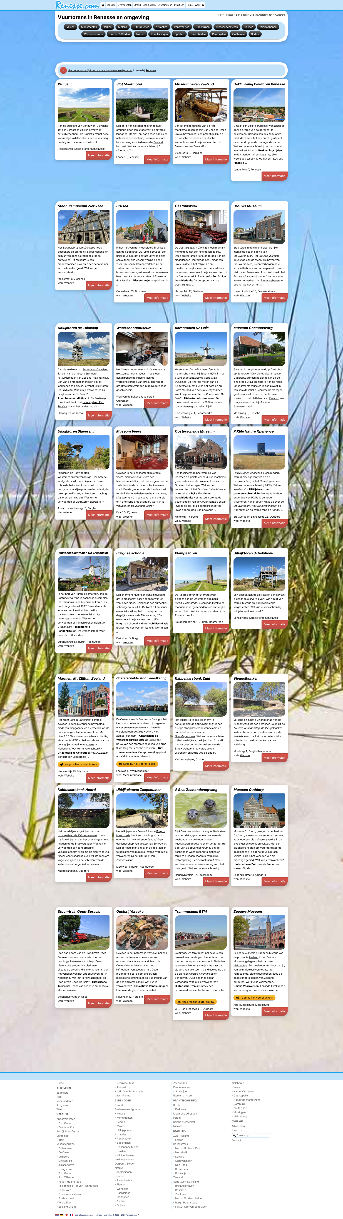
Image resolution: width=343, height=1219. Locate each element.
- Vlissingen (239, 1112)
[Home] (102, 5)
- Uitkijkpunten (123, 1130)
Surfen (255, 34)
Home (60, 1082)
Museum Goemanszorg (253, 328)
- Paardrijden (122, 1192)
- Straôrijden (180, 1091)
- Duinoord (62, 1156)
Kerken (107, 26)
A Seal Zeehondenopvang (196, 790)
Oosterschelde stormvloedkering (141, 678)
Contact (236, 1140)
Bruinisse (159, 247)
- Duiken (120, 1205)
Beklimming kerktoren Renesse (259, 84)
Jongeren (62, 1105)
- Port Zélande (65, 1177)
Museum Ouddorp (248, 790)
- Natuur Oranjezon (243, 1091)
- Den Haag (180, 1164)
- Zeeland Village (66, 1206)
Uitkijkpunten (141, 26)
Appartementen (65, 1118)
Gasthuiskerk (186, 206)
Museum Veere (128, 431)
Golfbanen (238, 34)
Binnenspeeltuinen (227, 26)
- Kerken (120, 1121)
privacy (99, 1215)
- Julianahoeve (65, 1164)
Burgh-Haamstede (95, 476)
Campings (62, 1135)
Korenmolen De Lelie (192, 328)
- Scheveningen (182, 1160)
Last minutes (122, 1095)
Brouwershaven (242, 255)
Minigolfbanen (268, 26)
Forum (177, 1117)
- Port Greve (63, 1123)
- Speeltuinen (123, 1142)
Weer (197, 5)
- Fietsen (120, 1184)
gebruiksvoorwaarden (84, 1215)
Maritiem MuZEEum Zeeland (81, 678)
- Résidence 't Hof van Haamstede (77, 1185)
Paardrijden (219, 34)
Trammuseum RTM (191, 911)
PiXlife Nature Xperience (253, 431)
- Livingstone (64, 1169)
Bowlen (248, 26)
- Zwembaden (123, 1180)
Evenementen (165, 5)
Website (186, 156)
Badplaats (62, 1092)
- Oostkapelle (240, 1095)
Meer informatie (99, 155)
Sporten (179, 34)
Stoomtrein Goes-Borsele (79, 911)
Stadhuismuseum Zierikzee (80, 206)
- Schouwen (63, 1189)
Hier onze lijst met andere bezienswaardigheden (100, 70)
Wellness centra (93, 34)
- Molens (120, 1126)
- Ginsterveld (64, 1160)
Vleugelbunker (245, 678)
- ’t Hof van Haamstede (129, 1091)
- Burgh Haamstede (185, 1202)
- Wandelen (121, 1188)
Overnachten (124, 5)
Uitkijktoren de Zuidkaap (78, 328)
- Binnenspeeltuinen (126, 1146)
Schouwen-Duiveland (95, 125)
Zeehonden (180, 1082)
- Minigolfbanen (124, 1155)
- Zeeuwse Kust (65, 1127)
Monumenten (89, 26)
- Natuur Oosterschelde (187, 1198)
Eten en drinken (182, 1095)
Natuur (140, 34)
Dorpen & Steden (120, 34)
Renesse (110, 5)
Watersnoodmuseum (133, 328)
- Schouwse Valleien (68, 1194)
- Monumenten (124, 1117)
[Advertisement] (162, 52)
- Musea (120, 1113)
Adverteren (238, 1126)
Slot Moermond (129, 84)
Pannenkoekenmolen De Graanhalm (83, 553)
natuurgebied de (194, 723)
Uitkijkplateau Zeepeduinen (138, 790)
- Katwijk (178, 1156)
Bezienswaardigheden (128, 1109)
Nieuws (177, 1126)
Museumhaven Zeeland (194, 84)
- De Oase (62, 1152)
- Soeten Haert (65, 1198)
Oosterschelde (203, 598)
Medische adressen (185, 1113)
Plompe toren (186, 553)
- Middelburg (239, 1116)
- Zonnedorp (122, 1087)
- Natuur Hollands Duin (186, 1148)
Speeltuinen (203, 26)
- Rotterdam (180, 1169)
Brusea (122, 206)
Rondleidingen (159, 34)
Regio (190, 5)
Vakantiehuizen (65, 1143)
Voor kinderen (64, 1101)
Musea (70, 26)
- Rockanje (179, 1173)
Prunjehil (65, 84)
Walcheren (238, 1082)
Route (176, 1105)
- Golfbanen (122, 1196)
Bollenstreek (180, 1143)
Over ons (237, 1130)
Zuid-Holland (181, 1135)
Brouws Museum (247, 206)
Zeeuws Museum (247, 911)
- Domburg (238, 1103)
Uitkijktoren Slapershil (76, 431)
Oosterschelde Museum (195, 431)
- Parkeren (179, 1109)
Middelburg (240, 965)
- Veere (236, 1087)
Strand (137, 5)
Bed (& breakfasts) (67, 1131)
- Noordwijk (180, 1152)
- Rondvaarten (123, 1138)
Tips (59, 1096)
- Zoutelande (239, 1107)
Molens (122, 26)
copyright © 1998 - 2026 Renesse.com (120, 1215)
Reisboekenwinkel (184, 1121)
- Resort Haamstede (68, 1181)
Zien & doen (149, 5)
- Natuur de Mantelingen (246, 1099)
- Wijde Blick (63, 1202)
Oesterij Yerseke (129, 911)
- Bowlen (120, 1151)
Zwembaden (198, 34)
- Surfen (120, 1201)
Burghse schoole (130, 553)
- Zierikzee (179, 1194)
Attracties (161, 26)
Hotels (60, 1139)
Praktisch (179, 5)
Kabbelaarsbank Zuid (192, 678)
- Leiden (178, 1139)
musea (90, 744)
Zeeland (158, 142)
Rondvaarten (181, 26)
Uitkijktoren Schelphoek (253, 553)
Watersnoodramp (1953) (131, 739)
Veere (119, 476)
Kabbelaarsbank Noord (77, 790)
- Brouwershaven (183, 1185)
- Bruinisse (179, 1189)
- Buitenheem (64, 1148)
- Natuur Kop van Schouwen (190, 1206)
